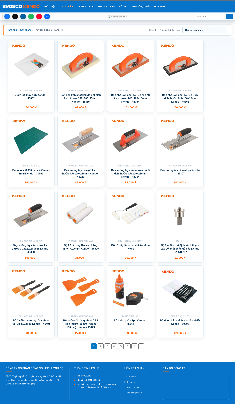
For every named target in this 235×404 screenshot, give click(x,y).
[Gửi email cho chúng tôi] (23, 16)
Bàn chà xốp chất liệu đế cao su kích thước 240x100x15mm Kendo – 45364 (130, 98)
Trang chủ (11, 29)
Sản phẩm (67, 6)
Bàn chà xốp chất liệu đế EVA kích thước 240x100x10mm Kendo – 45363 (180, 98)
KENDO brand (86, 6)
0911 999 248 (94, 380)
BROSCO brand (106, 6)
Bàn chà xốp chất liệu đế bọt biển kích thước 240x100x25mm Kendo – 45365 (80, 98)
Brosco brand (132, 387)
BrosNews (159, 6)
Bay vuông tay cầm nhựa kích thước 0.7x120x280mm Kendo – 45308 (31, 248)
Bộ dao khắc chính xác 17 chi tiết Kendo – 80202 (180, 322)
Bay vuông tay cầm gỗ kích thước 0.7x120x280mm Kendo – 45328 (80, 173)
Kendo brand (132, 382)
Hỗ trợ (122, 6)
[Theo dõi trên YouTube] (39, 16)
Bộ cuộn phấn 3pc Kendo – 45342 (130, 322)
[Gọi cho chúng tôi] (31, 16)
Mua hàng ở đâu (141, 6)
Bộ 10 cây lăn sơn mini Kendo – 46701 (130, 247)
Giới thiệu (49, 6)
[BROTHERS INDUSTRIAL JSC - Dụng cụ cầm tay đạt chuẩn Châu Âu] (21, 6)
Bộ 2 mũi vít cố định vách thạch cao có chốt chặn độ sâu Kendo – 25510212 (180, 248)
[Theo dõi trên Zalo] (47, 16)
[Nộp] (229, 16)
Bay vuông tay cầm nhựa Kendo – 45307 (180, 172)
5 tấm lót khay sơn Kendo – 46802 (31, 97)
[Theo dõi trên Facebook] (7, 16)
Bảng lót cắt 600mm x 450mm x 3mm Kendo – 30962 (31, 172)
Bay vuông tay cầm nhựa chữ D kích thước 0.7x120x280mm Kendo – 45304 (130, 173)
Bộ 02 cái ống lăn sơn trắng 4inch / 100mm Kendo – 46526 (81, 247)
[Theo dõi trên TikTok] (15, 16)
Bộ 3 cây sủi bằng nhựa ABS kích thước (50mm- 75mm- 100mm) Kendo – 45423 (80, 324)
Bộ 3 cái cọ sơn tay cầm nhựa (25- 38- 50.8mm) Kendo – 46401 (31, 322)
